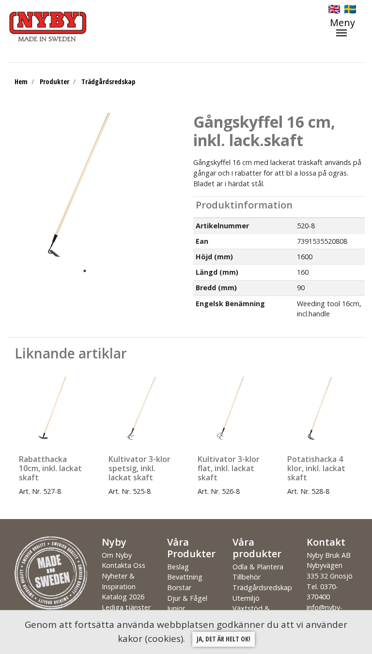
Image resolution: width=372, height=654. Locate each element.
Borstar (179, 587)
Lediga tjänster (126, 607)
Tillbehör (246, 576)
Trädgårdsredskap (108, 81)
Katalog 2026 (123, 596)
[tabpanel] (77, 188)
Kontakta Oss (123, 565)
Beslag (178, 566)
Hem (21, 81)
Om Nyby (117, 555)
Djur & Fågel (187, 598)
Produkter (54, 81)
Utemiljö (246, 598)
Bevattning (184, 576)
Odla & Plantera (257, 566)
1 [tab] (85, 271)
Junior (176, 608)
